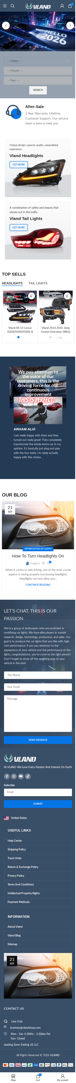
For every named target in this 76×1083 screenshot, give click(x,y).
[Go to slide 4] (41, 47)
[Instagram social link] (12, 776)
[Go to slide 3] (37, 47)
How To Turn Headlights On (37, 556)
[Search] (13, 6)
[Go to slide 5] (44, 47)
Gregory (33, 563)
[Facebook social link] (5, 776)
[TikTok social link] (26, 776)
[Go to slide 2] (33, 47)
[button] (4, 25)
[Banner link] (36, 230)
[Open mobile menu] (5, 6)
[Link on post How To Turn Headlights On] (37, 525)
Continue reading (36, 585)
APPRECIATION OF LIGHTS (36, 549)
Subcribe (8, 785)
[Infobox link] (36, 115)
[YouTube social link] (19, 776)
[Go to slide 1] (29, 47)
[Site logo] (36, 5)
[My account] (59, 6)
